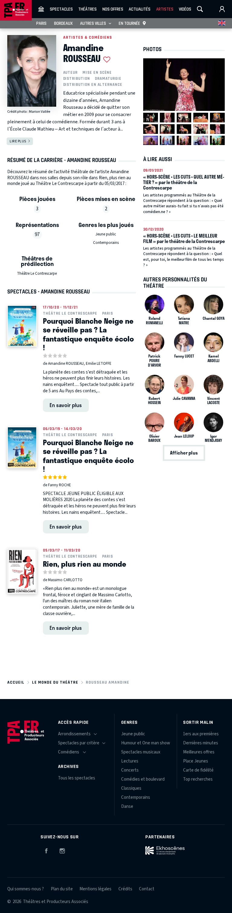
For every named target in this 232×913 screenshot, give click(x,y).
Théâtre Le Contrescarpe (37, 273)
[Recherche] (200, 9)
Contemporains (106, 242)
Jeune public (105, 234)
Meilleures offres (198, 752)
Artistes (164, 9)
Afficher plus (184, 453)
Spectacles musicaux (140, 752)
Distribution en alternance (92, 84)
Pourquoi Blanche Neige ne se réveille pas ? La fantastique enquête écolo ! (88, 334)
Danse (127, 806)
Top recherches (198, 779)
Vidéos (185, 9)
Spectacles (61, 9)
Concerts (130, 770)
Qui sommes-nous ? (25, 889)
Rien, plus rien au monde (84, 563)
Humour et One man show (145, 743)
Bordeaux (63, 23)
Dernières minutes (200, 743)
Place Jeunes (195, 761)
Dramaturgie (108, 78)
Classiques (131, 788)
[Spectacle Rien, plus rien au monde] (22, 571)
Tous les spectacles (76, 778)
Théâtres (87, 9)
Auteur (70, 72)
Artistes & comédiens (87, 37)
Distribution (76, 78)
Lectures (129, 761)
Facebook (46, 850)
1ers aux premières (201, 734)
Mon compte (222, 9)
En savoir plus (66, 405)
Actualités (139, 9)
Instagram (62, 850)
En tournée (129, 23)
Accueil (15, 682)
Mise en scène (97, 72)
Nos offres (112, 9)
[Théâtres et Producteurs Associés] (41, 9)
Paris (41, 23)
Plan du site (62, 889)
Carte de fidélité (198, 770)
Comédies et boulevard (143, 779)
